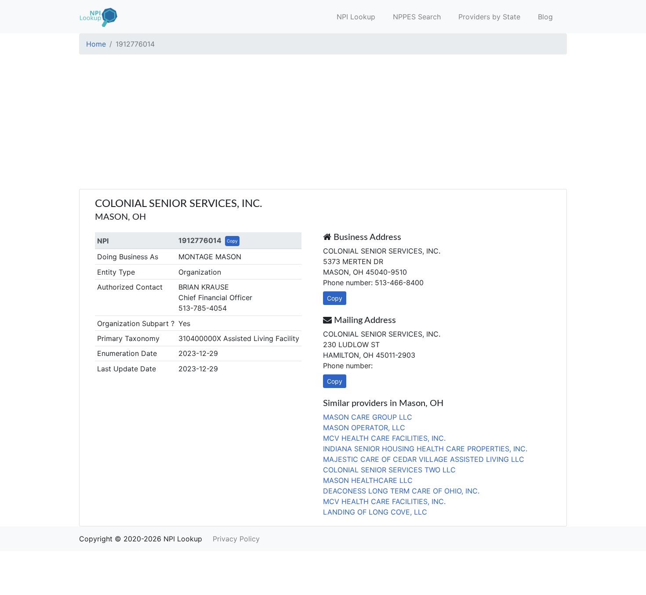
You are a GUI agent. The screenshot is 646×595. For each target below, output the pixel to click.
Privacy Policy (236, 538)
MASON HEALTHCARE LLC (368, 480)
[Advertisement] (323, 123)
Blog (545, 16)
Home (96, 44)
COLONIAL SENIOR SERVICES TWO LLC (389, 469)
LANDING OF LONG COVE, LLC (375, 512)
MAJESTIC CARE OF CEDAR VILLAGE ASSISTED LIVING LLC (423, 459)
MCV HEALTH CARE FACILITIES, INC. (384, 438)
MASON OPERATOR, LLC (364, 427)
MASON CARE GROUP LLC (367, 417)
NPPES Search (417, 16)
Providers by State (489, 16)
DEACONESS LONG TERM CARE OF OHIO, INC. (401, 490)
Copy (232, 240)
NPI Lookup (356, 16)
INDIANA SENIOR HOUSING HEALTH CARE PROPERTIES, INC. (425, 448)
